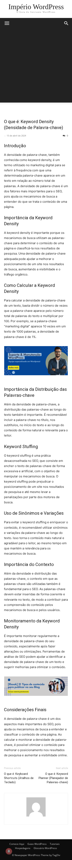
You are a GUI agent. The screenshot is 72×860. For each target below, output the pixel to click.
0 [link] (67, 135)
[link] (36, 6)
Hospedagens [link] (22, 848)
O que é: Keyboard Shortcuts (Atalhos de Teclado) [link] (19, 778)
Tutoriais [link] (55, 844)
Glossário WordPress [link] (45, 848)
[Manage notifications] (9, 851)
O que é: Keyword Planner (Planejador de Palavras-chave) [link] (53, 778)
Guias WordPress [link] (37, 844)
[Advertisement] (36, 67)
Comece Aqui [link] (16, 844)
